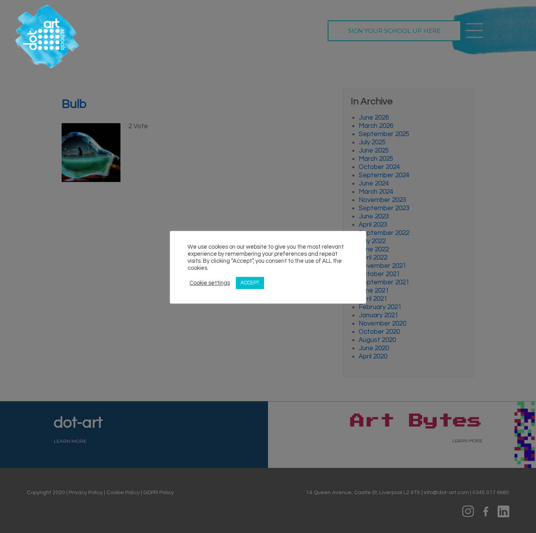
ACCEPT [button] (250, 283)
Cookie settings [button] (210, 283)
